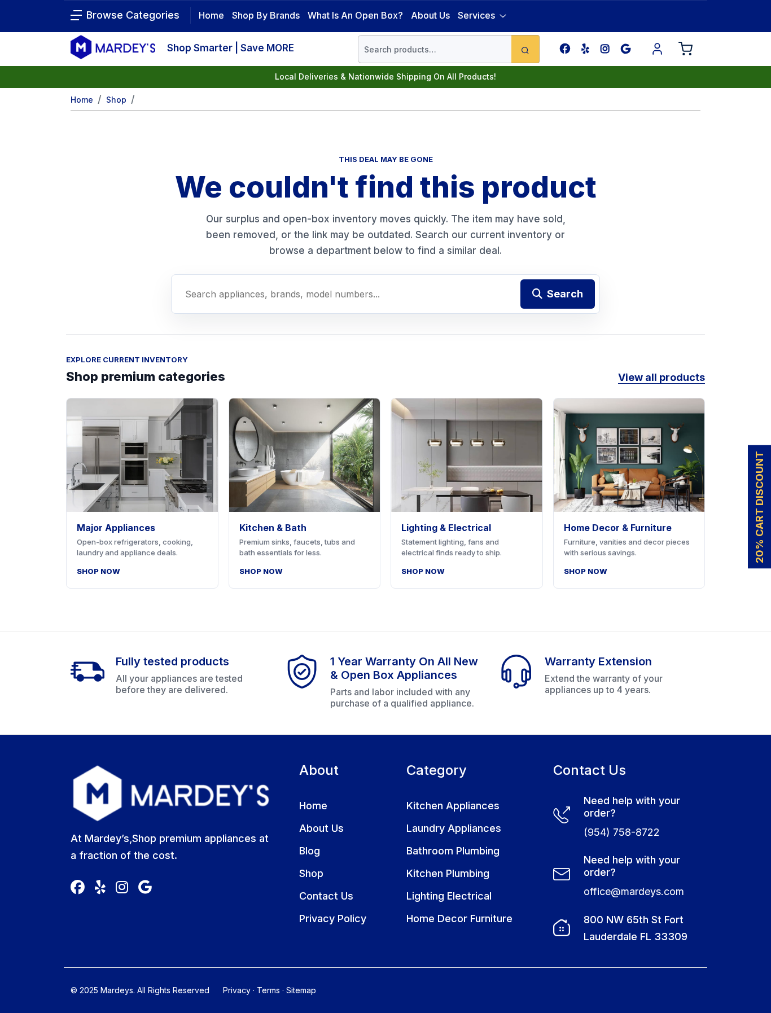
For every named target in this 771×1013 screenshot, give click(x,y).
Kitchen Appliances (453, 806)
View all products (661, 377)
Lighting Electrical (449, 896)
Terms (268, 990)
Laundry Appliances (453, 828)
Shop (116, 99)
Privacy (237, 990)
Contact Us (326, 896)
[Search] (525, 49)
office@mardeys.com (634, 891)
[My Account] (657, 49)
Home (82, 99)
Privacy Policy (332, 918)
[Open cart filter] (686, 49)
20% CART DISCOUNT (759, 506)
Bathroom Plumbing (453, 851)
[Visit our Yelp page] (585, 49)
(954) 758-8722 (622, 832)
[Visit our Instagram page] (605, 49)
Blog (309, 851)
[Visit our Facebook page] (565, 49)
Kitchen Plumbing (447, 873)
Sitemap (301, 990)
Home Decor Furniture (459, 918)
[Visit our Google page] (625, 49)
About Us (430, 15)
